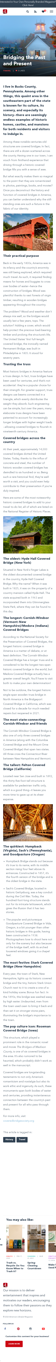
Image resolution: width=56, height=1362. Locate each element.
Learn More (14, 1344)
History (9, 1140)
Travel (7, 71)
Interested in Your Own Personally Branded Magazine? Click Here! (28, 4)
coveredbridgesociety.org (18, 1121)
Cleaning (31, 1256)
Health (9, 1256)
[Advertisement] (28, 1183)
